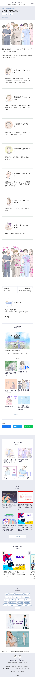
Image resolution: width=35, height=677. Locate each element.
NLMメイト (26, 666)
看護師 (12, 594)
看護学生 (28, 602)
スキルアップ (20, 599)
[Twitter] (17, 427)
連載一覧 (14, 666)
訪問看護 (5, 14)
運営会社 (18, 668)
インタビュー (13, 602)
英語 (25, 605)
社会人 (17, 608)
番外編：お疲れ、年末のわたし (25, 290)
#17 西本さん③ (7, 289)
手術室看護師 (20, 594)
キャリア (28, 599)
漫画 (11, 14)
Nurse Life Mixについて (8, 668)
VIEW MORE (17, 415)
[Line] (28, 427)
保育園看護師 (26, 597)
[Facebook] (6, 427)
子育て (12, 599)
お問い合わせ (21, 671)
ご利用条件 (13, 671)
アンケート (8, 597)
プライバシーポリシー (26, 668)
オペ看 (27, 594)
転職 (30, 605)
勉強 (6, 602)
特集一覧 (20, 666)
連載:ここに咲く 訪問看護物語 (8, 8)
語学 (20, 605)
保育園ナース (17, 597)
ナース (6, 599)
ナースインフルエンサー (10, 605)
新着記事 (8, 666)
